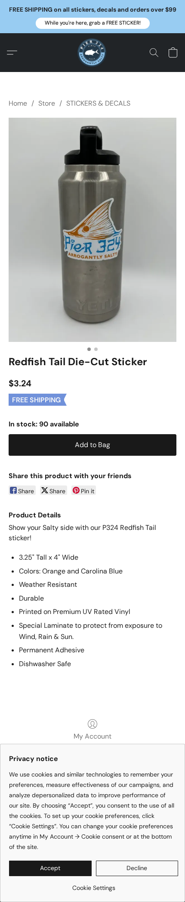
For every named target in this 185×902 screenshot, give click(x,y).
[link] (93, 884)
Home (18, 103)
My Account (92, 736)
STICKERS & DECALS (98, 103)
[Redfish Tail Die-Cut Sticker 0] (92, 230)
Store (46, 103)
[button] (93, 23)
